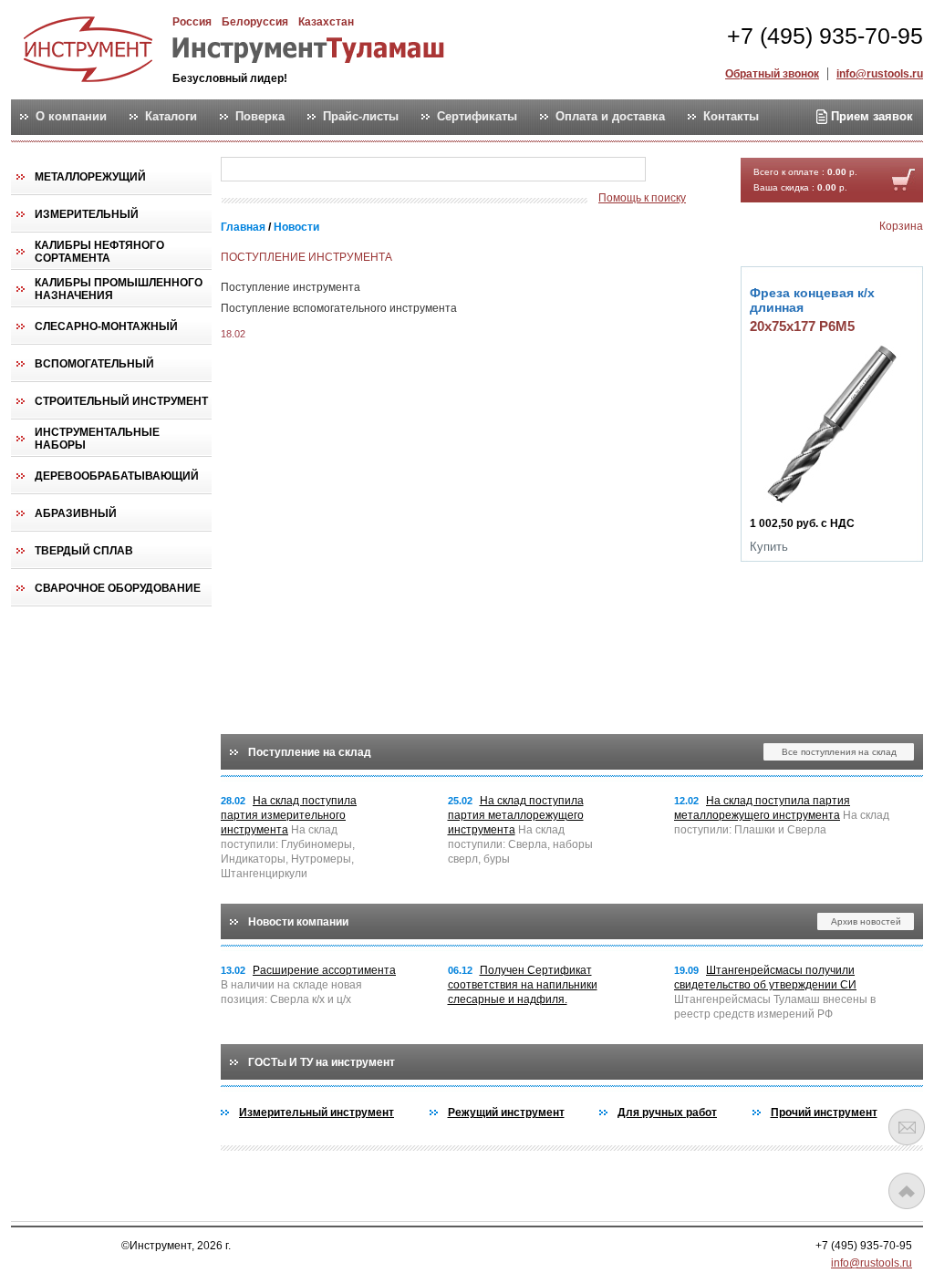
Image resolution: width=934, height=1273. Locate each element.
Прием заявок (870, 116)
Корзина (901, 226)
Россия (192, 22)
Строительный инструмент (121, 401)
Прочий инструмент (824, 1112)
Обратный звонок (772, 73)
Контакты (731, 116)
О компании (71, 116)
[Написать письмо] (906, 1127)
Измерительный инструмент (316, 1112)
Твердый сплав (84, 550)
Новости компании (298, 922)
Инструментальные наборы (97, 438)
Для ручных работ (667, 1112)
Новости (296, 227)
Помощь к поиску (642, 197)
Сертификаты (477, 116)
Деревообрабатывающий (117, 476)
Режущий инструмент (506, 1112)
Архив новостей (866, 921)
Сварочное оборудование (118, 588)
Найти (681, 170)
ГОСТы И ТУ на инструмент (321, 1062)
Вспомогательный (94, 363)
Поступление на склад (309, 752)
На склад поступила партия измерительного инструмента (289, 815)
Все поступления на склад (839, 752)
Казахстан (326, 22)
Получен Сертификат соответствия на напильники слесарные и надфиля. (522, 985)
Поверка (260, 116)
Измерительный (87, 214)
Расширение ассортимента (324, 970)
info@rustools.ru (879, 73)
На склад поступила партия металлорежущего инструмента (516, 815)
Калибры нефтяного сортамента (99, 251)
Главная (243, 227)
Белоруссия (255, 22)
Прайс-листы (361, 116)
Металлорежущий (90, 177)
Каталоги (171, 116)
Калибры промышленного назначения (118, 289)
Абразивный (76, 513)
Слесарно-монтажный (106, 326)
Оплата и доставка (610, 116)
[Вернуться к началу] (906, 1191)
